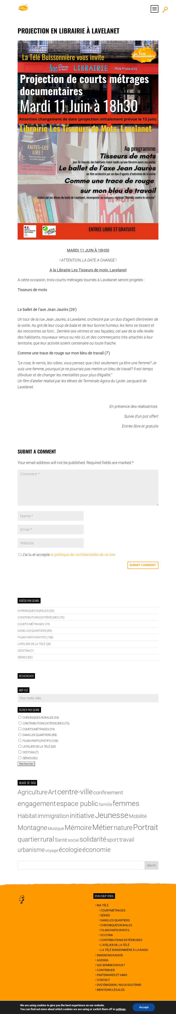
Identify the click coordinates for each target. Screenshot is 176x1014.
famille (105, 804)
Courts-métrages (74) (34, 624)
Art (52, 792)
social (73, 840)
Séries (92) (25, 657)
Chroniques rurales (116, 925)
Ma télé (103, 905)
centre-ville (75, 791)
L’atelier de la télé (114, 945)
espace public (77, 804)
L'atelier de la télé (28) (34, 644)
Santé (61, 840)
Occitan (106, 935)
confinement (108, 792)
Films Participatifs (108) (35, 637)
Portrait (145, 827)
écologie (70, 849)
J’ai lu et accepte (68, 554)
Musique (56, 828)
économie (96, 849)
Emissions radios (110, 955)
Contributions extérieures (121, 940)
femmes (126, 803)
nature (123, 828)
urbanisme (31, 849)
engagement (37, 803)
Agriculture (32, 792)
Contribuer (106, 970)
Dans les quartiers (114, 920)
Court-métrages (112, 910)
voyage (51, 850)
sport (113, 840)
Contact (103, 980)
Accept (144, 1007)
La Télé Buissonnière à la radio (124, 950)
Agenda (102, 960)
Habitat (27, 815)
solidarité (93, 839)
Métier (102, 827)
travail (126, 839)
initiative (82, 816)
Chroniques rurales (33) (36, 610)
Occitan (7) (26, 650)
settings (121, 1009)
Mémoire (78, 828)
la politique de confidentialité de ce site (83, 554)
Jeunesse (111, 815)
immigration (53, 815)
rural (47, 839)
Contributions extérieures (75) (41, 617)
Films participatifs (114, 930)
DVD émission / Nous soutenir (119, 985)
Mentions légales (110, 989)
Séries (105, 915)
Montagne (32, 827)
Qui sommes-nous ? (111, 965)
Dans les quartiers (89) (35, 630)
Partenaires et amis (112, 975)
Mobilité (138, 816)
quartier (29, 839)
